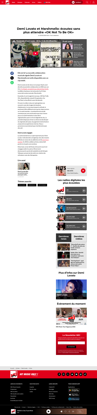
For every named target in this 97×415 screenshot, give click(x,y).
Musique (19, 2)
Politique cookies (45, 407)
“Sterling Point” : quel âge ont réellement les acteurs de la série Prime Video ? (77, 263)
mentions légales (65, 352)
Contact (24, 407)
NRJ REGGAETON (71, 208)
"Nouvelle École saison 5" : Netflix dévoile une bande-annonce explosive (78, 246)
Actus (33, 2)
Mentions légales (32, 407)
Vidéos (39, 2)
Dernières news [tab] (64, 237)
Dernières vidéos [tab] (79, 237)
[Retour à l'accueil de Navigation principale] (7, 2)
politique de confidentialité (74, 352)
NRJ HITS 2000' (70, 216)
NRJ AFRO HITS (70, 225)
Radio (13, 2)
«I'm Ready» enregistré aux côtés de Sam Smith (34, 89)
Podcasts (27, 2)
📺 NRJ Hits (47, 2)
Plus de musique (80, 411)
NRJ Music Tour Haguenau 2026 (65, 327)
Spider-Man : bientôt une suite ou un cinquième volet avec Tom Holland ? (77, 255)
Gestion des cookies (78, 407)
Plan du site (17, 407)
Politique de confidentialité (58, 407)
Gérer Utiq (68, 407)
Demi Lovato (62, 295)
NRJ (67, 190)
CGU (38, 407)
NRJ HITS (70, 171)
